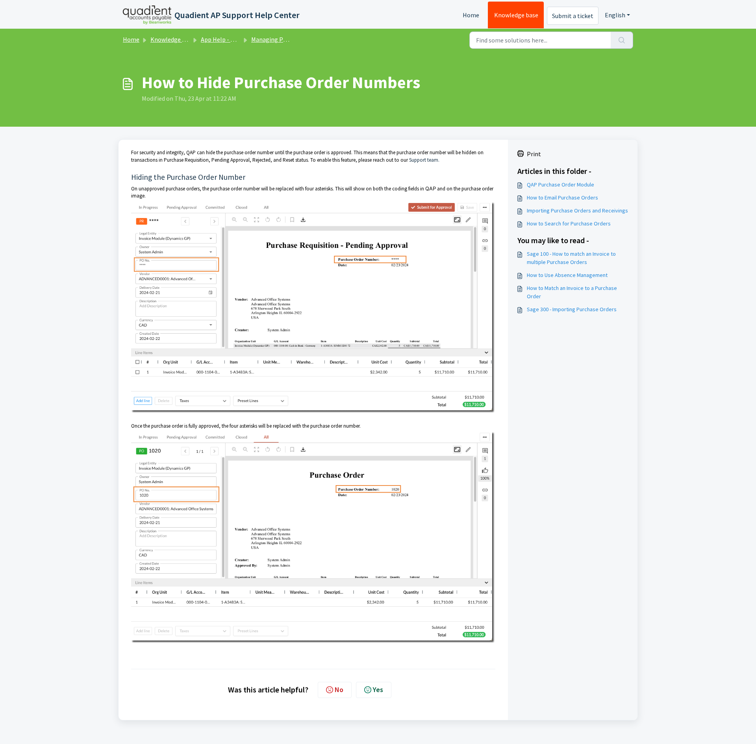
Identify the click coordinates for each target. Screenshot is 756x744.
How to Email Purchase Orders (562, 197)
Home (471, 15)
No (339, 689)
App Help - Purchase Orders (237, 39)
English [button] (615, 15)
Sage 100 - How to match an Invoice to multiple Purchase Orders (571, 258)
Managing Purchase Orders (287, 39)
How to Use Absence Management (567, 275)
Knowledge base (516, 15)
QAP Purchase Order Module (560, 184)
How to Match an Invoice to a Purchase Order (572, 292)
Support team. (424, 160)
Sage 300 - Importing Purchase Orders (572, 309)
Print (534, 154)
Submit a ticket (572, 16)
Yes (378, 689)
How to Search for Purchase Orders (569, 223)
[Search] (622, 40)
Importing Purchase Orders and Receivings (577, 210)
